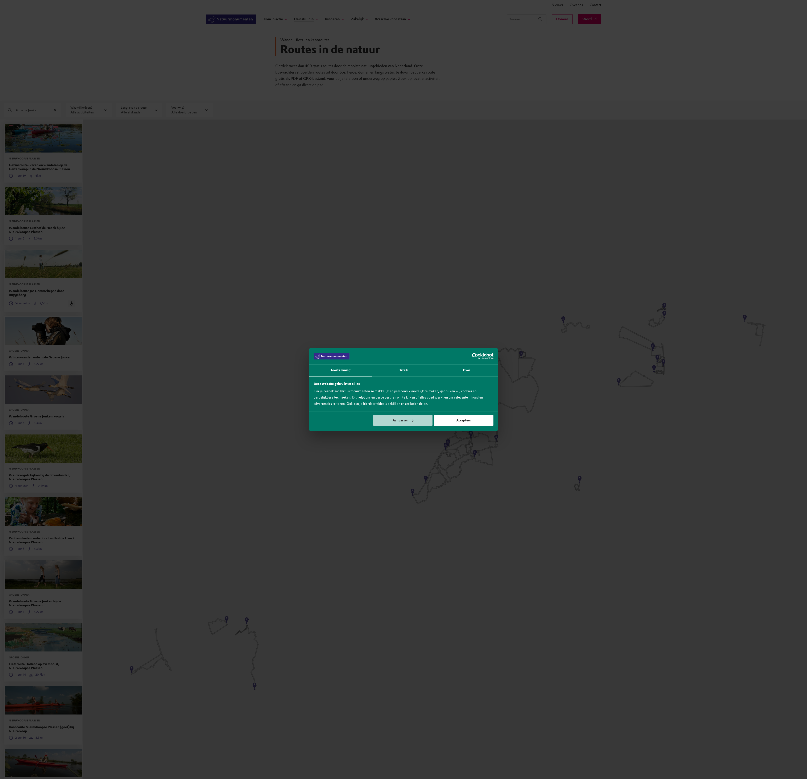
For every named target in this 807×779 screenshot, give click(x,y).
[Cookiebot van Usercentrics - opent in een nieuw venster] (475, 356)
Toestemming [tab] (340, 370)
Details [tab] (403, 370)
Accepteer (463, 420)
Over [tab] (466, 370)
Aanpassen (401, 420)
